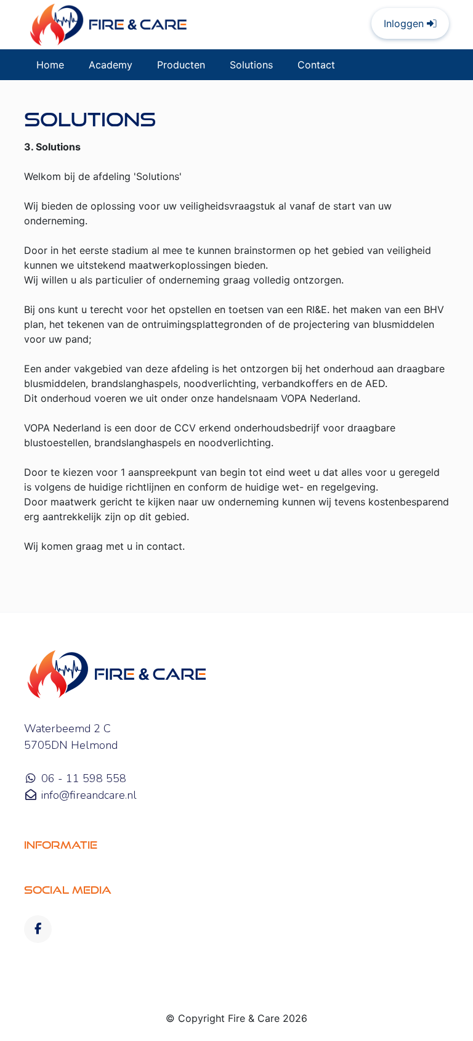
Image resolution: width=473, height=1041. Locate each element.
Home (50, 65)
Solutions (251, 65)
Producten (181, 65)
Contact (316, 65)
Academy (110, 65)
